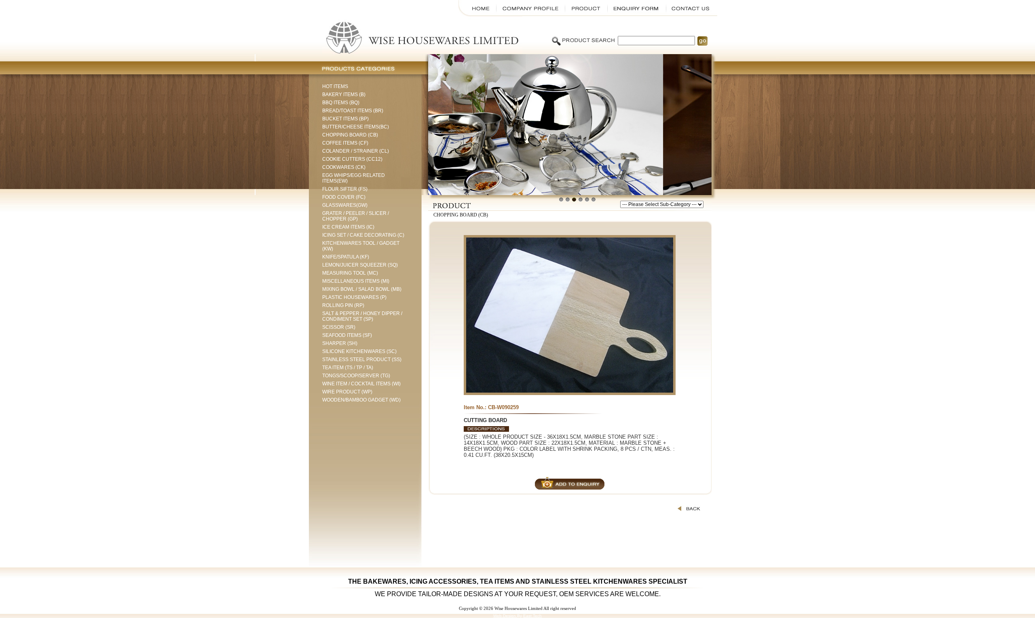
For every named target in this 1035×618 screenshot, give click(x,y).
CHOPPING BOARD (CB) (350, 135)
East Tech (532, 616)
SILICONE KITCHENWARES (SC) (359, 351)
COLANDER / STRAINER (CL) (355, 151)
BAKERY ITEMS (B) (343, 94)
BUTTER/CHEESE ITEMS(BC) (355, 127)
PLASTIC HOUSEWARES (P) (354, 297)
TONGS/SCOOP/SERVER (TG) (356, 375)
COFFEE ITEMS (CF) (345, 143)
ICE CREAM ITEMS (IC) (348, 227)
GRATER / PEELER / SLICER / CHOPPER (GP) (355, 216)
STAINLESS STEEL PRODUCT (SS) (361, 359)
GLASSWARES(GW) (345, 205)
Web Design (505, 616)
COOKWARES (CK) (343, 167)
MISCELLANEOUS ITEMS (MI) (355, 281)
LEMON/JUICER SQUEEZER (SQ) (360, 265)
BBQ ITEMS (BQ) (340, 102)
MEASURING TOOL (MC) (350, 273)
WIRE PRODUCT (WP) (347, 392)
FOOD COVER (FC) (343, 197)
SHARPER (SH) (339, 343)
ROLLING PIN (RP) (343, 305)
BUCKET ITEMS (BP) (345, 119)
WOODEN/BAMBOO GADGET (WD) (361, 400)
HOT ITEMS (335, 86)
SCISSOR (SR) (338, 327)
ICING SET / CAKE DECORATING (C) (363, 235)
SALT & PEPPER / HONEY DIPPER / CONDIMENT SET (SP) (362, 316)
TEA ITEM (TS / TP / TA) (347, 367)
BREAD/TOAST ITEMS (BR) (352, 111)
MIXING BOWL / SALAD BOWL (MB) (361, 289)
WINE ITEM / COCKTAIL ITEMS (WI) (361, 384)
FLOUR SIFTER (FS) (345, 189)
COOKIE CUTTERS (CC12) (352, 159)
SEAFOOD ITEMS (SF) (347, 335)
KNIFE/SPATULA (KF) (345, 257)
